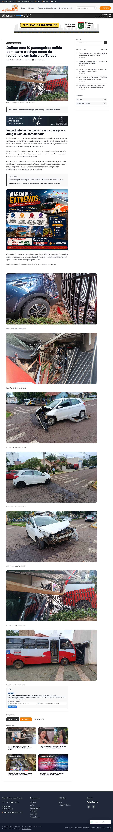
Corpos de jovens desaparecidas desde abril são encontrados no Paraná (34, 188)
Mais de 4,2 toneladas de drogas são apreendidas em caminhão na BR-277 (20, 778)
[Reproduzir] (3, 15)
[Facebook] (109, 1)
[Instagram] (110, 1)
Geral (60, 807)
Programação (34, 813)
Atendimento (100, 822)
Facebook (14, 724)
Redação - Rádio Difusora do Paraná (19, 65)
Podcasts (33, 816)
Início (23, 8)
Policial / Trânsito (14, 48)
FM (7, 15)
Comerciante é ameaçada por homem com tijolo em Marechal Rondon (52, 778)
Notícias (33, 807)
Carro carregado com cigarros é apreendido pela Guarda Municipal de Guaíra (36, 184)
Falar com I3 (11, 711)
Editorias (31, 8)
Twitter (27, 724)
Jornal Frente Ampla (65, 8)
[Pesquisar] (94, 8)
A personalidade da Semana (47, 8)
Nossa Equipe (34, 822)
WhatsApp (40, 724)
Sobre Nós (33, 819)
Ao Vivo (32, 810)
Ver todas (104, 54)
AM (11, 15)
